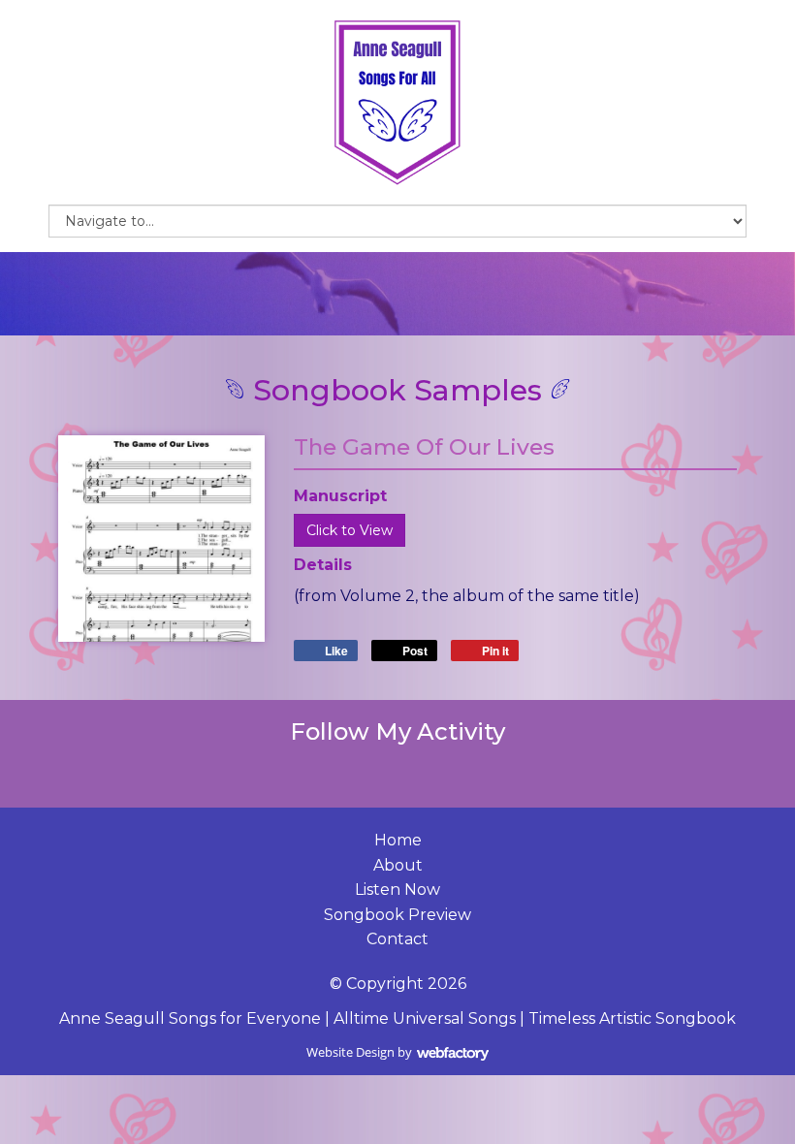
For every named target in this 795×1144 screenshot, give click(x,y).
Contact (397, 939)
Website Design (350, 1052)
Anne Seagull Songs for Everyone (190, 1018)
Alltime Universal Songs (425, 1018)
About (398, 865)
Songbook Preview (397, 915)
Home (398, 840)
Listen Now (397, 889)
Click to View (349, 530)
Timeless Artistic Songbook (632, 1018)
